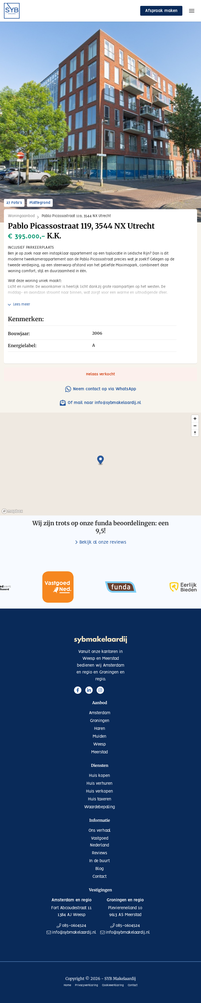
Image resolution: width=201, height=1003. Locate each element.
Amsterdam (99, 713)
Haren (99, 729)
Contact (99, 877)
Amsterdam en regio (71, 900)
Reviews (99, 853)
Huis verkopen (99, 791)
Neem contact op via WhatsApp (104, 389)
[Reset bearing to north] (195, 432)
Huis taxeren (99, 799)
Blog (99, 869)
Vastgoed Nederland (99, 841)
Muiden (99, 736)
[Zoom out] (195, 425)
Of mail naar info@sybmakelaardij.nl (104, 403)
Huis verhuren (100, 783)
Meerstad (99, 752)
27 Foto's (14, 203)
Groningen (99, 721)
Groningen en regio (125, 900)
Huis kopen (99, 776)
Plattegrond (39, 203)
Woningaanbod (21, 216)
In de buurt (99, 861)
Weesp (99, 744)
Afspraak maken (161, 11)
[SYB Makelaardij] (12, 11)
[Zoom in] (195, 418)
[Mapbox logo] (12, 511)
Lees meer (21, 304)
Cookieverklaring (113, 985)
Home (67, 985)
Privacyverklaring (86, 985)
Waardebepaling (99, 807)
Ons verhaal (99, 830)
